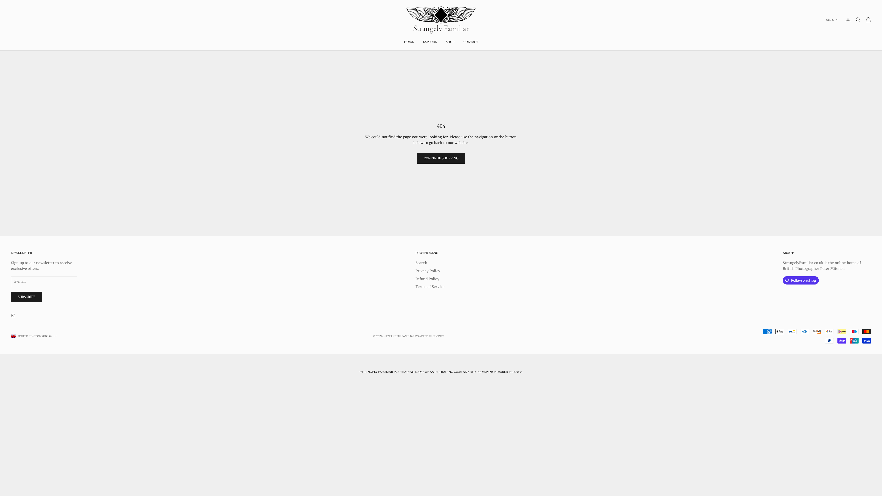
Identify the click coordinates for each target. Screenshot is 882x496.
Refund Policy (427, 279)
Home (409, 42)
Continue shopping (441, 158)
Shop (450, 42)
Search (421, 263)
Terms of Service (430, 287)
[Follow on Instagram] (13, 315)
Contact (471, 42)
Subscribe (26, 297)
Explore (430, 42)
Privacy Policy (428, 271)
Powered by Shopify (429, 336)
